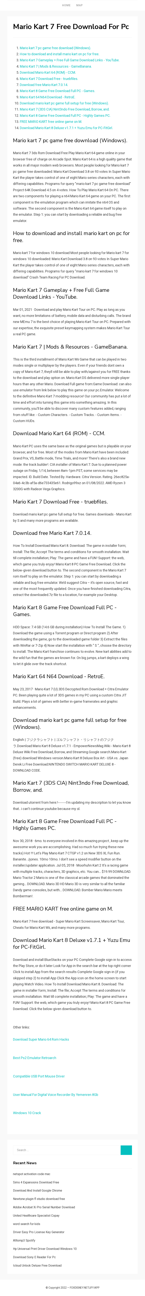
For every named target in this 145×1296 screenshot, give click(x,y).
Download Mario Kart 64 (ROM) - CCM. (48, 72)
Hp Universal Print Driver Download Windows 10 (45, 1249)
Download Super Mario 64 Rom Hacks (41, 1039)
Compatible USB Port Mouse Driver (39, 1076)
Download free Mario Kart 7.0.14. (44, 85)
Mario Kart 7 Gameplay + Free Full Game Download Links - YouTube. (70, 60)
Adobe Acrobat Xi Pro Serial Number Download (44, 1207)
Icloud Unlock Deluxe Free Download (37, 1265)
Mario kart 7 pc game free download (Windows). (55, 48)
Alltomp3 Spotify (24, 1240)
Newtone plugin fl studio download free (39, 1199)
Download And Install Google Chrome (37, 1190)
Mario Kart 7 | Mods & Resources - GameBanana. (56, 66)
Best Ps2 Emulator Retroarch (34, 1058)
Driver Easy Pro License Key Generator (38, 1232)
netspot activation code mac (31, 1174)
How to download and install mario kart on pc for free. (59, 54)
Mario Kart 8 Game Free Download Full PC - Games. (57, 91)
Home (66, 5)
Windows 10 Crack (27, 1113)
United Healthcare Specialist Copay (36, 1215)
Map (79, 5)
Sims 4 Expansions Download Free (36, 1182)
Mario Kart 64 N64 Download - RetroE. (47, 97)
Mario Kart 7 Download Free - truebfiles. (49, 79)
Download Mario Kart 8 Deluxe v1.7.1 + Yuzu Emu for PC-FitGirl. (66, 128)
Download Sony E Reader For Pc (34, 1257)
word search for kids (26, 1224)
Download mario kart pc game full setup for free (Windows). (64, 103)
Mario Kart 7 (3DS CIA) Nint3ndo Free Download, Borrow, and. (65, 109)
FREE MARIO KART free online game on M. (51, 122)
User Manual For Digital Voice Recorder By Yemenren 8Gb (55, 1095)
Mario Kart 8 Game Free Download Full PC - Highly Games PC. (65, 116)
